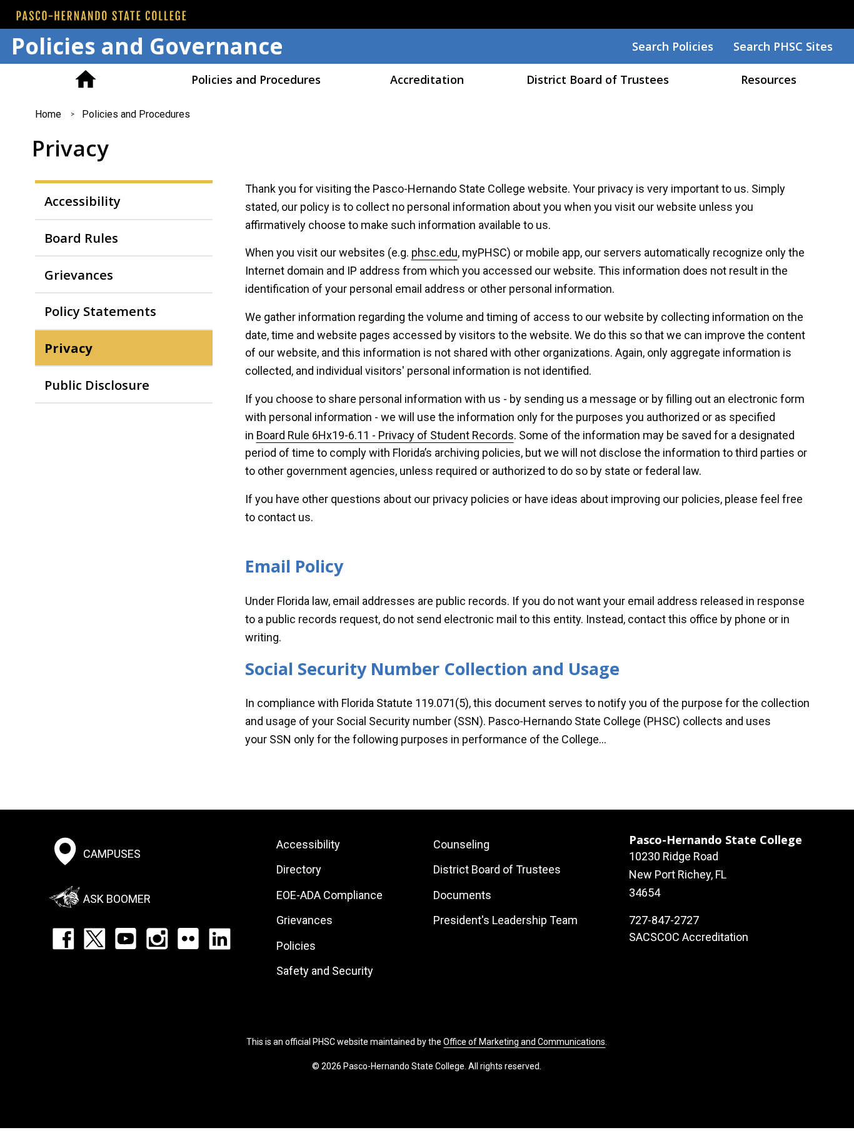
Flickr (188, 938)
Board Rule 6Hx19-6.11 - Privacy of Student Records (385, 435)
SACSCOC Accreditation (688, 937)
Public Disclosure (96, 385)
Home (85, 79)
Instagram (157, 938)
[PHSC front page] (101, 15)
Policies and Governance (147, 46)
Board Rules (81, 238)
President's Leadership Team (505, 920)
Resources (768, 79)
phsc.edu (434, 252)
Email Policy (294, 566)
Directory (298, 869)
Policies (296, 945)
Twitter (94, 938)
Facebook (63, 938)
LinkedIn (219, 938)
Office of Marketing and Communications (524, 1042)
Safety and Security (324, 970)
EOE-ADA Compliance (329, 895)
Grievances (78, 274)
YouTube (125, 938)
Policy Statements (100, 311)
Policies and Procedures (256, 79)
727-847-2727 (664, 920)
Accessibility (82, 201)
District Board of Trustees (597, 79)
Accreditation (427, 79)
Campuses (112, 853)
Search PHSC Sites (783, 46)
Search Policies (672, 46)
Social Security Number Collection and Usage (432, 668)
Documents (462, 895)
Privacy (68, 348)
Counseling (461, 844)
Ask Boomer (117, 898)
